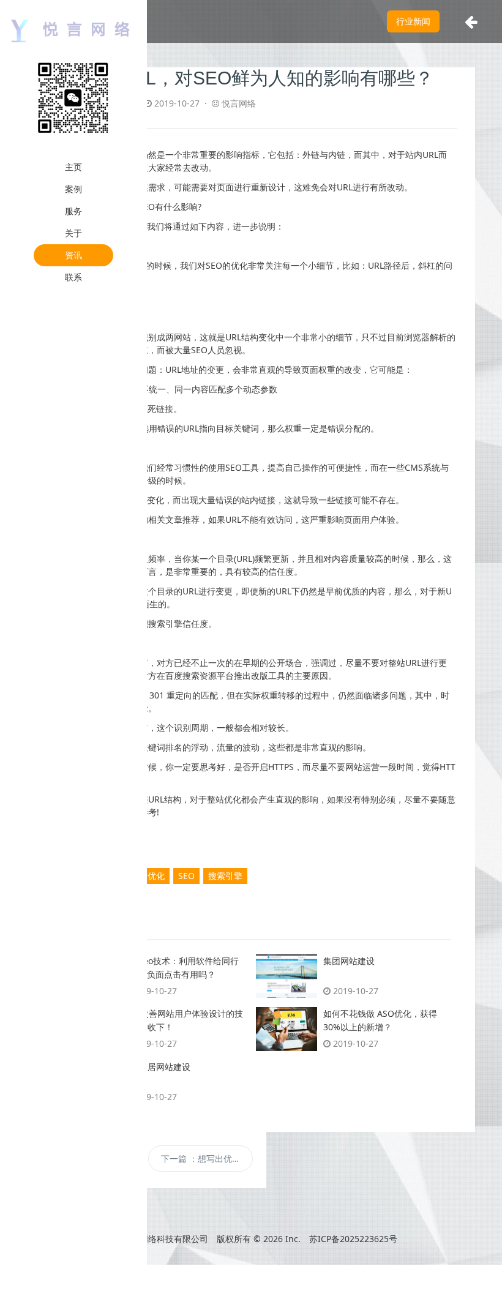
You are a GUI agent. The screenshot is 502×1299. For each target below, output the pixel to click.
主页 (73, 167)
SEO (186, 876)
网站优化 (147, 876)
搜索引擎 (225, 876)
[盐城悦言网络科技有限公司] (73, 30)
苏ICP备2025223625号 (353, 1239)
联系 (73, 277)
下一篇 (207, 1158)
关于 (73, 233)
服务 (73, 211)
